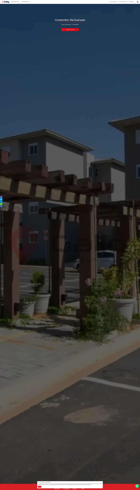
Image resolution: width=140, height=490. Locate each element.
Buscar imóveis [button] (113, 1)
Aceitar (39, 486)
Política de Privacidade (87, 484)
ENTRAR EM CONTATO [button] (70, 29)
